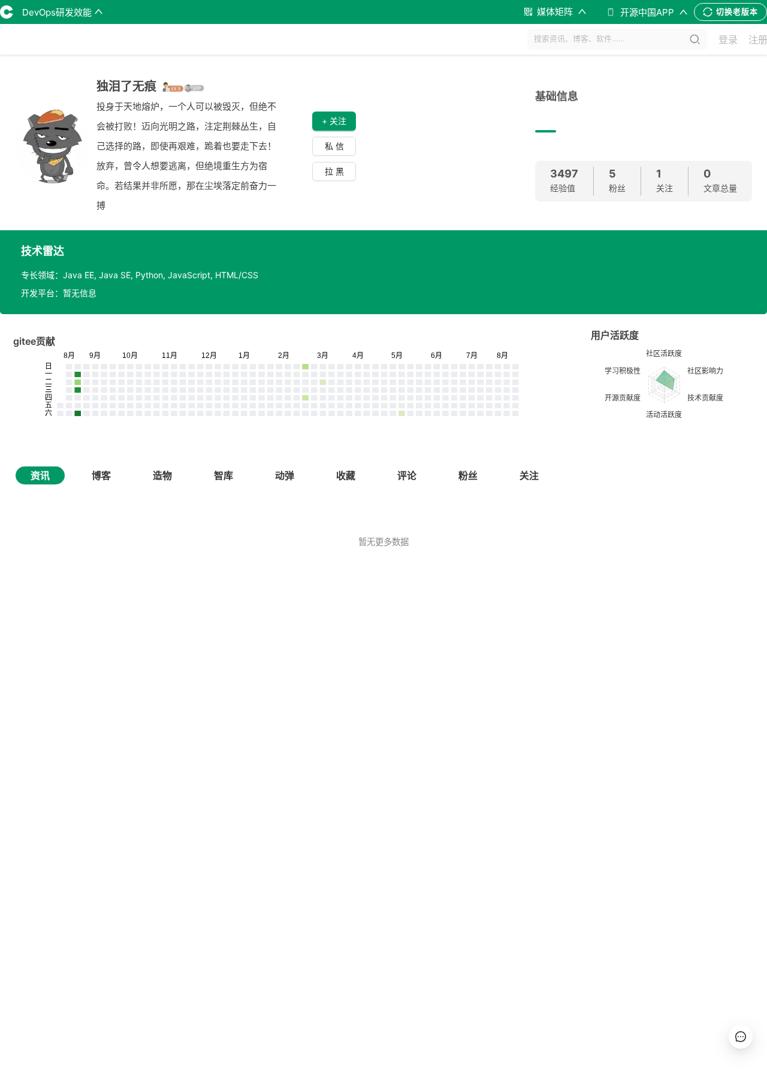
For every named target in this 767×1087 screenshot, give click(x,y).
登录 (728, 40)
